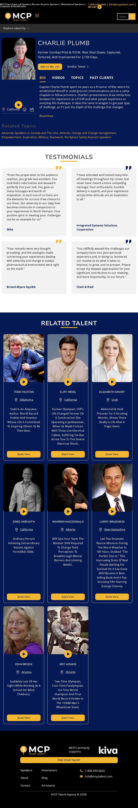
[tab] (43, 77)
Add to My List (50, 66)
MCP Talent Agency (63, 794)
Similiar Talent (76, 66)
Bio (43, 77)
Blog (44, 778)
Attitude (64, 133)
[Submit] (132, 16)
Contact (25, 785)
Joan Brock (23, 664)
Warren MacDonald (68, 522)
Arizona (26, 672)
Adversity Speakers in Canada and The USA (30, 133)
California (13, 109)
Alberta (70, 529)
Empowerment (11, 137)
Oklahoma (26, 400)
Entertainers (49, 770)
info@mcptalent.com (121, 4)
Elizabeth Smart (112, 392)
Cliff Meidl (68, 392)
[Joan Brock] (23, 630)
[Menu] (37, 16)
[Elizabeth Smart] (112, 358)
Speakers (26, 770)
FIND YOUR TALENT (69, 760)
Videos (58, 77)
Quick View (23, 454)
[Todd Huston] (23, 358)
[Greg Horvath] (23, 488)
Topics (77, 77)
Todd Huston (24, 392)
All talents (48, 785)
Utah (115, 400)
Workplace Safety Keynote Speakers (87, 137)
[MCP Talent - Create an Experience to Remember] (18, 17)
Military (43, 137)
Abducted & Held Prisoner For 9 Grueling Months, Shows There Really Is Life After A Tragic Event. (112, 417)
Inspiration (30, 137)
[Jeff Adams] (67, 630)
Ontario (71, 672)
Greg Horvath (24, 522)
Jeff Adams (68, 664)
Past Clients (101, 77)
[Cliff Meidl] (67, 358)
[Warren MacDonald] (67, 488)
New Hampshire (114, 529)
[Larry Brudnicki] (112, 488)
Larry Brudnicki (112, 522)
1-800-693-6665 (97, 4)
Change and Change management (94, 133)
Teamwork (56, 137)
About (24, 778)
